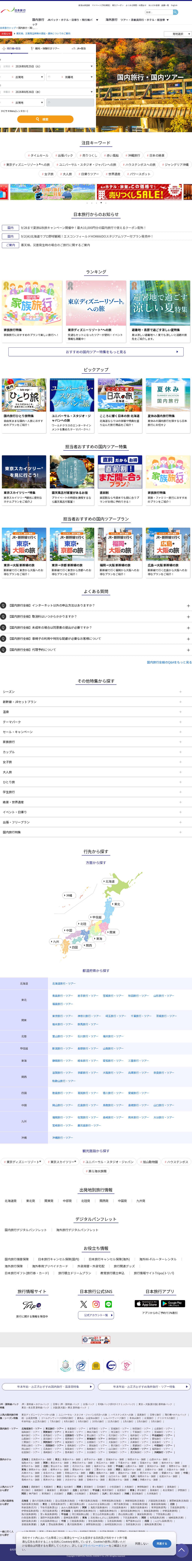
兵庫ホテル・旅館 (31, 1473)
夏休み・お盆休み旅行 (88, 1418)
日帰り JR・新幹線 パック (66, 1404)
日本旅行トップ (8, 27)
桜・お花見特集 (29, 1418)
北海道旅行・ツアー (32, 1428)
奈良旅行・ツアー (161, 1442)
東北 (45, 1504)
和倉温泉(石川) (29, 1507)
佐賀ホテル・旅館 (168, 1476)
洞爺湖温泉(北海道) (135, 1500)
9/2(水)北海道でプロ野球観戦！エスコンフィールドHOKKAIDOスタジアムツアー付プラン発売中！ (87, 236)
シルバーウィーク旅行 (114, 1418)
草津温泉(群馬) (158, 1507)
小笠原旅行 (115, 1487)
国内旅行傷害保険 (17, 1259)
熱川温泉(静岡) (29, 1514)
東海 (84, 1517)
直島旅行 (93, 1493)
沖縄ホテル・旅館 (149, 1479)
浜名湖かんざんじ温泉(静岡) (105, 1517)
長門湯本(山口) (133, 1521)
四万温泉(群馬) (50, 1511)
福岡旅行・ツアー (161, 1449)
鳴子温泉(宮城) (121, 1504)
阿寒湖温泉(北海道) (111, 1500)
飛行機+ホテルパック (175, 1414)
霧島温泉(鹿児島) (153, 1524)
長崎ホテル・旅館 (31, 1479)
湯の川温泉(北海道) (42, 1500)
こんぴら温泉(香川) (162, 1521)
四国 (147, 1521)
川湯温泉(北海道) (157, 1500)
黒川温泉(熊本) (74, 1524)
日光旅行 (101, 1487)
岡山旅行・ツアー (31, 1449)
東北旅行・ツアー (55, 1428)
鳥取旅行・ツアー (74, 1449)
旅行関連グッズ (124, 1266)
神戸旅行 (33, 1493)
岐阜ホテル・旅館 (60, 1469)
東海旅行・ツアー (96, 1438)
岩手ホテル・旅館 (93, 1459)
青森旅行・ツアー (76, 1428)
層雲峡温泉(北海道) (179, 1500)
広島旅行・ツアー (52, 1449)
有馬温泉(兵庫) (157, 1517)
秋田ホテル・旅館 (137, 1459)
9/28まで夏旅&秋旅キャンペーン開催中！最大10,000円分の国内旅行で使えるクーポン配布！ (83, 227)
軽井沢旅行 (107, 1490)
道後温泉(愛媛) (29, 1524)
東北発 (30, 1200)
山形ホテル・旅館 (158, 1459)
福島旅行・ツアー (31, 1432)
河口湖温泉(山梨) (80, 1514)
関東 (84, 1507)
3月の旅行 (156, 1421)
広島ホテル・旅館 (52, 1476)
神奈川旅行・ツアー (97, 1432)
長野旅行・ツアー (74, 1438)
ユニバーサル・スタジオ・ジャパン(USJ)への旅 (82, 1414)
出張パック (88, 1404)
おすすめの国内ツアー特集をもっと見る (96, 351)
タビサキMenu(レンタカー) (14, 110)
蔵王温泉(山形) (77, 1504)
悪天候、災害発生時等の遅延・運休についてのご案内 (43, 33)
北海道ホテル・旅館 (41, 1459)
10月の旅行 (98, 1421)
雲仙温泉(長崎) (56, 1524)
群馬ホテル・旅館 (31, 1466)
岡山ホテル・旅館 (31, 1476)
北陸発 (85, 1200)
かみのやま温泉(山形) (99, 1504)
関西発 (104, 1200)
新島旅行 (171, 1487)
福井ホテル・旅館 (103, 1466)
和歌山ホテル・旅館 (75, 1473)
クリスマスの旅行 (166, 1418)
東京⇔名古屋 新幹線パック (35, 1407)
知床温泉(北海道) (30, 1504)
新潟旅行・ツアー (52, 1438)
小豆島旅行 (80, 1493)
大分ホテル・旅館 (74, 1479)
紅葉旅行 (149, 1418)
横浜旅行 (64, 1490)
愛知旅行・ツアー (161, 1438)
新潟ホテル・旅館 (156, 1466)
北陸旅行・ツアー (74, 1435)
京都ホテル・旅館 (154, 1469)
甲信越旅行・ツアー (162, 1435)
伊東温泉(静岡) (170, 1511)
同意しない (141, 1543)
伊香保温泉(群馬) (30, 1511)
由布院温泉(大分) (113, 1524)
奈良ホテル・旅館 (52, 1473)
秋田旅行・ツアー (142, 1428)
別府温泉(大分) (133, 1524)
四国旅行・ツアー (55, 1445)
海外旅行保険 (14, 1266)
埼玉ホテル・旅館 (105, 1462)
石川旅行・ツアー (118, 1435)
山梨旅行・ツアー (31, 1438)
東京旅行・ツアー (74, 1432)
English (174, 5)
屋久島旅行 (115, 1493)
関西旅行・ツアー (52, 1442)
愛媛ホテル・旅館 (171, 1473)
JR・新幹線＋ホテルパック (35, 1404)
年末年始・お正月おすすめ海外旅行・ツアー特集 (144, 1386)
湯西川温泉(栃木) (139, 1507)
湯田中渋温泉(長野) (50, 1517)
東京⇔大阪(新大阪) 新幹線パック (155, 1404)
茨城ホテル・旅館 (149, 1462)
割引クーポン (118, 5)
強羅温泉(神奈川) (108, 1511)
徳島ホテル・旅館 (105, 1473)
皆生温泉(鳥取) (95, 1521)
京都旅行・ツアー (96, 1442)
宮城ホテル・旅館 (115, 1459)
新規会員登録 (84, 5)
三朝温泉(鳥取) (77, 1521)
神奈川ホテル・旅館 (82, 1462)
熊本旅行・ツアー (74, 1452)
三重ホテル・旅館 (103, 1469)
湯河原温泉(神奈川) (130, 1511)
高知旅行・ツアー (98, 1445)
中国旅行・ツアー (163, 1445)
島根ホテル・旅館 (96, 1476)
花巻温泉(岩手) (58, 1504)
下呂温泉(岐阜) (130, 1517)
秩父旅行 (26, 1490)
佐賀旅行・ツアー (31, 1452)
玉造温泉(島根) (114, 1521)
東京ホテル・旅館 (60, 1462)
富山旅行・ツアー (96, 1435)
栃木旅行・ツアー (31, 1435)
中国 (63, 1521)
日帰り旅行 (155, 1414)
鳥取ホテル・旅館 (74, 1476)
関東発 (48, 1200)
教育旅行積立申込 (112, 1273)
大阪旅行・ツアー (118, 1442)
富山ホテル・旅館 (60, 1466)
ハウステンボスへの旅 (122, 1414)
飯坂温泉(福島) (158, 1504)
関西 (144, 1517)
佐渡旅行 (121, 1490)
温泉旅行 (141, 1414)
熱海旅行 (154, 1490)
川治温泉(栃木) (119, 1507)
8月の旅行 (69, 1421)
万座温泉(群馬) (177, 1507)
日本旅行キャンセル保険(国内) (58, 1259)
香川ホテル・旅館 (149, 1473)
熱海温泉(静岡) (151, 1511)
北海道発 (11, 1200)
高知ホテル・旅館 (127, 1473)
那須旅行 (88, 1487)
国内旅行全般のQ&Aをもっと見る (169, 662)
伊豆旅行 (141, 1490)
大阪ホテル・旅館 (176, 1469)
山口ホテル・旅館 (118, 1476)
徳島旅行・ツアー (76, 1445)
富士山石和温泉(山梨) (104, 1514)
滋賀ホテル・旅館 (132, 1469)
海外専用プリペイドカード (50, 1266)
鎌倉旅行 (51, 1490)
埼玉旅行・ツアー (120, 1432)
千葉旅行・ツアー (142, 1432)
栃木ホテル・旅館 (171, 1462)
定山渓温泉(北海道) (65, 1500)
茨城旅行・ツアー (163, 1432)
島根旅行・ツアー (96, 1449)
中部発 (67, 1200)
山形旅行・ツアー (163, 1428)
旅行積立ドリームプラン (74, 1273)
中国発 (122, 1200)
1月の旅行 (128, 1421)
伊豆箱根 (65, 1511)
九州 (42, 1524)
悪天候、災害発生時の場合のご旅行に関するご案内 (55, 245)
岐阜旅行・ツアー (139, 1438)
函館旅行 (35, 1487)
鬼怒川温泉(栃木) (99, 1507)
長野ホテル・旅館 (178, 1466)
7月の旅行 (55, 1421)
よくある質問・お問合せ (136, 5)
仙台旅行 (68, 1487)
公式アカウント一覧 (96, 1315)
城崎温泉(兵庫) (176, 1517)
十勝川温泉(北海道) (88, 1500)
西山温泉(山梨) (125, 1514)
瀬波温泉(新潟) (144, 1514)
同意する (162, 1543)
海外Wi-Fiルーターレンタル (158, 1259)
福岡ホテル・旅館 (147, 1476)
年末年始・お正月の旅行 (34, 1421)
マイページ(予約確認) (101, 5)
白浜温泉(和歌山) (49, 1521)
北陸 (172, 1504)
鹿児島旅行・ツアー (140, 1452)
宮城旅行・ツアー (120, 1428)
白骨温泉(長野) (29, 1517)
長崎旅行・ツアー (52, 1452)
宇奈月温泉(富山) (49, 1507)
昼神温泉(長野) (71, 1517)
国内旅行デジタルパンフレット (26, 1230)
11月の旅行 (113, 1421)
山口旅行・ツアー (118, 1449)
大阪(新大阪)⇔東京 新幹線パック (69, 1407)
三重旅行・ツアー (31, 1442)
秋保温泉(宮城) (140, 1504)
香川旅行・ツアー (120, 1445)
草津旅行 (46, 1493)
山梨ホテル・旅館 (134, 1466)
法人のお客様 (154, 5)
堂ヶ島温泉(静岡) (49, 1514)
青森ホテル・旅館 (71, 1459)
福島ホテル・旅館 (31, 1462)
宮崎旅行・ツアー (118, 1452)
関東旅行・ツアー (52, 1432)
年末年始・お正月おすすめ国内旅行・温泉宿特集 (48, 1386)
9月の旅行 (83, 1421)
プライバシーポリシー (95, 1545)
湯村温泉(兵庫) (29, 1521)
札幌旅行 (48, 1487)
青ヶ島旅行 (158, 1487)
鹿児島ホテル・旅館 (119, 1479)
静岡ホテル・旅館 (38, 1469)
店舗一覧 (165, 5)
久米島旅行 (152, 1493)
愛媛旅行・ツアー (142, 1445)
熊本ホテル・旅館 (52, 1479)
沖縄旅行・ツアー (163, 1452)
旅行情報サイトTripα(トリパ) (154, 1273)
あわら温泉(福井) (70, 1507)
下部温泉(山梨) (163, 1514)
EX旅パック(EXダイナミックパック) (116, 1404)
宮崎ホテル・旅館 (96, 1479)
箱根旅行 (38, 1490)
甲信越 (64, 1514)
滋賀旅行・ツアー (74, 1442)
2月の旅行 (142, 1421)
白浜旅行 (58, 1493)
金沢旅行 (84, 1490)
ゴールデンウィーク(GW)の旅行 (57, 1418)
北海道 (25, 1500)
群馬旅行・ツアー (52, 1435)
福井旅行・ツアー (139, 1435)
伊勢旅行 (182, 1490)
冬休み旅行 (135, 1418)
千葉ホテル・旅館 (127, 1462)
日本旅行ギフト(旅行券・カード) (27, 1273)
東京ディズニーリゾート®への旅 (38, 1414)
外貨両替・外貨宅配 (90, 1266)
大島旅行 (129, 1487)
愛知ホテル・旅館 (81, 1469)
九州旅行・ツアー (139, 1449)
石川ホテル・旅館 (81, 1466)
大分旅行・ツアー (96, 1452)
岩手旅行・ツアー (98, 1428)
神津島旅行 (142, 1487)
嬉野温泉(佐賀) (93, 1524)
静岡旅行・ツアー (118, 1438)
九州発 (140, 1200)
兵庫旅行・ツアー (139, 1442)
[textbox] (159, 12)
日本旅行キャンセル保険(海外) (109, 1259)
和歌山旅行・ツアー (32, 1445)
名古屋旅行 (168, 1490)
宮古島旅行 (137, 1493)
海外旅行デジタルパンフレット (77, 1230)
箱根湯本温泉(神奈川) (85, 1511)
